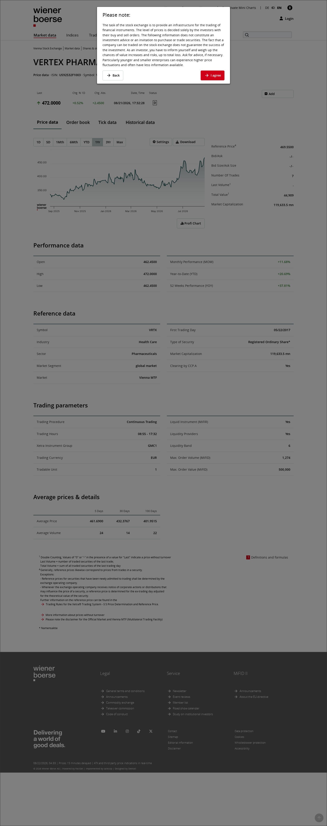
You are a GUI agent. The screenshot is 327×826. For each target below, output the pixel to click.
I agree (216, 75)
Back (116, 75)
